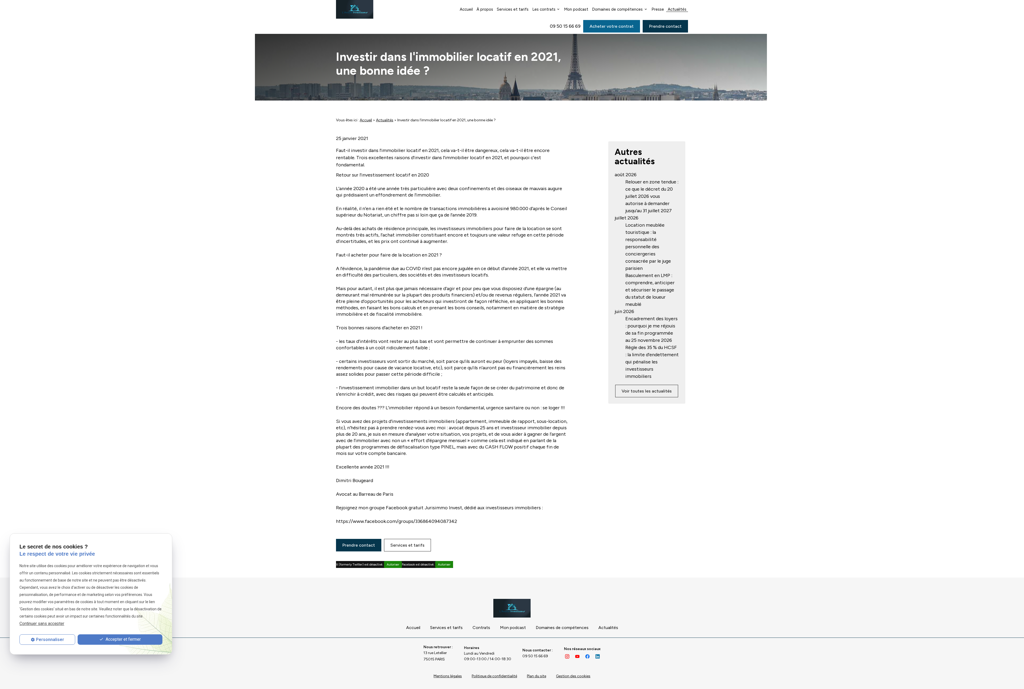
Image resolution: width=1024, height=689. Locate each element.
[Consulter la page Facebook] (587, 656)
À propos (485, 9)
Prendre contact (665, 26)
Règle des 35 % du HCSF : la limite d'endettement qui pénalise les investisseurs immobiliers (652, 362)
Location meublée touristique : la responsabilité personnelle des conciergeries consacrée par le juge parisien (648, 246)
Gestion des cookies (573, 676)
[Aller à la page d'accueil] (354, 9)
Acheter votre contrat (612, 26)
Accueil (466, 9)
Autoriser (393, 564)
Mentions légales (448, 676)
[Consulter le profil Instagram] (567, 656)
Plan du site (536, 676)
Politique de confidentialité (494, 676)
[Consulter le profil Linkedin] (597, 656)
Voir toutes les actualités (647, 391)
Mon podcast (576, 9)
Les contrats (543, 9)
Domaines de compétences (617, 9)
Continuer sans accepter (41, 623)
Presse (657, 9)
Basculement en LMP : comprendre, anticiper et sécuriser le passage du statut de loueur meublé (650, 290)
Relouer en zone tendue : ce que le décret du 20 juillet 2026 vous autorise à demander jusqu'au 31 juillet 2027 (651, 196)
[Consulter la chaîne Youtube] (577, 656)
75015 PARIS (436, 656)
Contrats (481, 627)
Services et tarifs (513, 9)
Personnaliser (50, 639)
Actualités (677, 9)
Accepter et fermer (123, 639)
